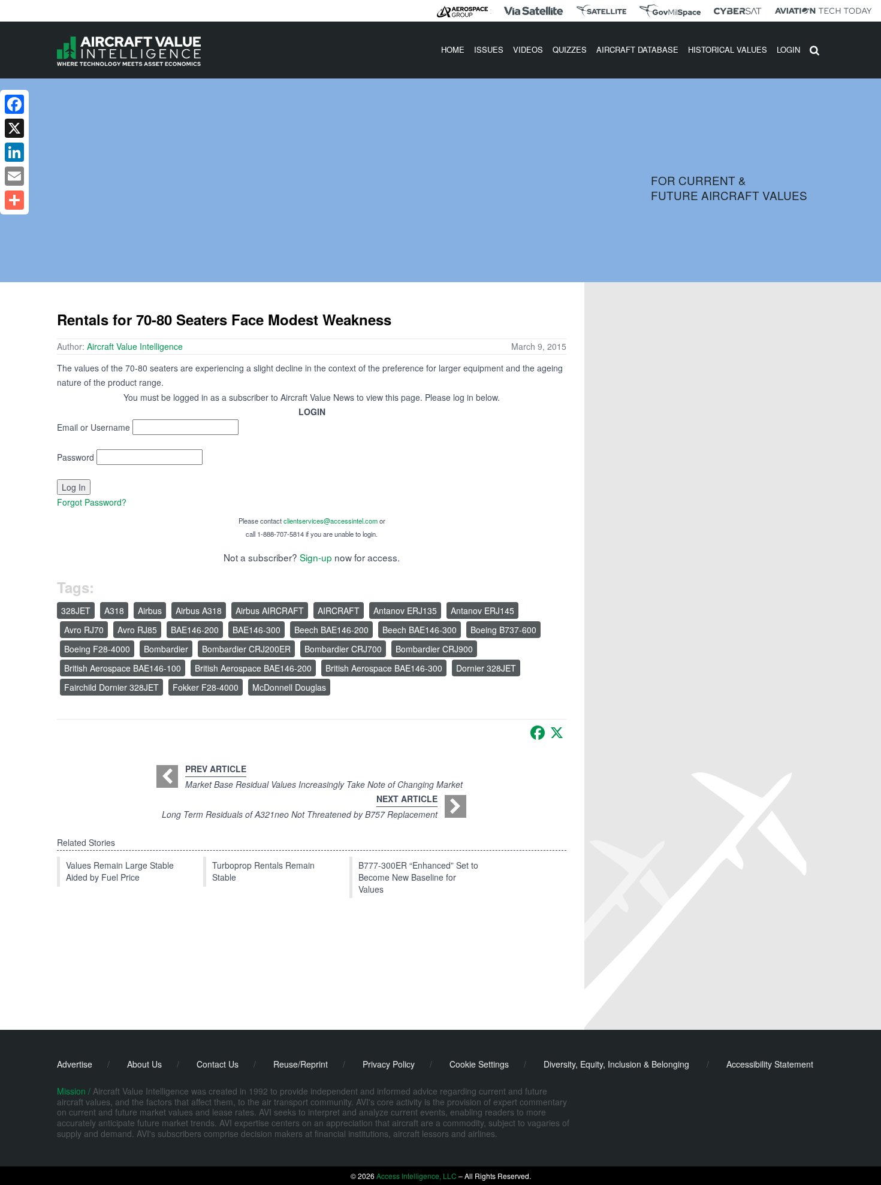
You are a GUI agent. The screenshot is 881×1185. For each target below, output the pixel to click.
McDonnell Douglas (289, 687)
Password (75, 457)
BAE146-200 (195, 630)
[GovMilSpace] (670, 10)
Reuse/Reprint (300, 1064)
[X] (556, 733)
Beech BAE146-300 (419, 630)
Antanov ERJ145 (482, 610)
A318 (114, 610)
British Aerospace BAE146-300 (383, 668)
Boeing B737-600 (503, 630)
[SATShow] (601, 11)
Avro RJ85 (137, 630)
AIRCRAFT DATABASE (637, 49)
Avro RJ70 (84, 630)
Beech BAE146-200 (331, 630)
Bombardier (166, 649)
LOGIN (788, 49)
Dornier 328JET (486, 668)
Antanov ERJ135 (405, 610)
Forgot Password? (91, 502)
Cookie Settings (479, 1064)
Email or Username (93, 427)
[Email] (14, 176)
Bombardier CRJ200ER (246, 649)
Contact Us (218, 1064)
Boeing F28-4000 (97, 649)
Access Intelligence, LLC (416, 1176)
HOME (452, 49)
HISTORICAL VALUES (727, 49)
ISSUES (488, 49)
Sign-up (316, 557)
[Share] (14, 200)
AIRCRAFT (339, 610)
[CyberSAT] (737, 11)
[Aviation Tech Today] (823, 11)
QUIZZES (570, 49)
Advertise (74, 1064)
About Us (144, 1064)
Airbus (150, 610)
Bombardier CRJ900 (434, 649)
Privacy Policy (389, 1064)
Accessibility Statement (769, 1064)
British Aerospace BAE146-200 (253, 668)
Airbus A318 (199, 610)
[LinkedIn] (14, 152)
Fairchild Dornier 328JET (111, 687)
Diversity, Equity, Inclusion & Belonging (616, 1064)
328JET (75, 610)
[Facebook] (537, 733)
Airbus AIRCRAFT (270, 610)
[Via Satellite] (533, 11)
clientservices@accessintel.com (330, 520)
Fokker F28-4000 (206, 687)
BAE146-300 (256, 630)
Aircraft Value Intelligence (135, 346)
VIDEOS (528, 49)
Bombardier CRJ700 (343, 649)
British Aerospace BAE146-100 (122, 668)
